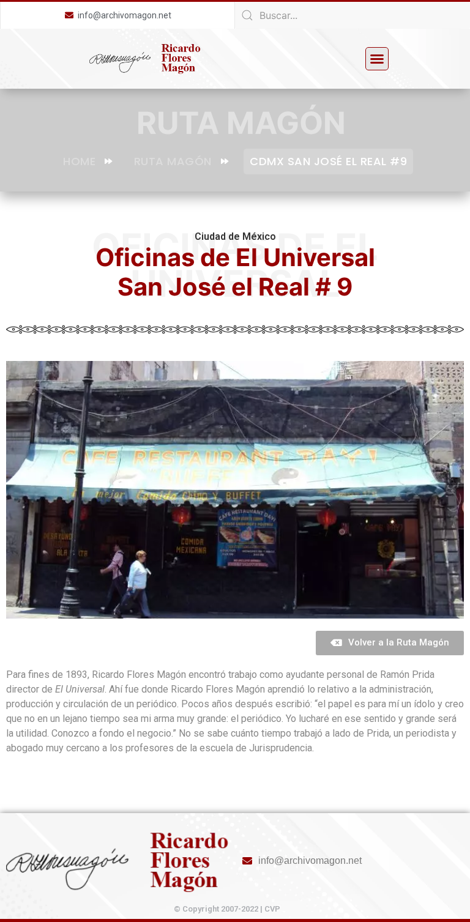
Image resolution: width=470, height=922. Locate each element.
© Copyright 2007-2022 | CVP (227, 908)
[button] (377, 58)
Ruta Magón (173, 161)
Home (79, 161)
